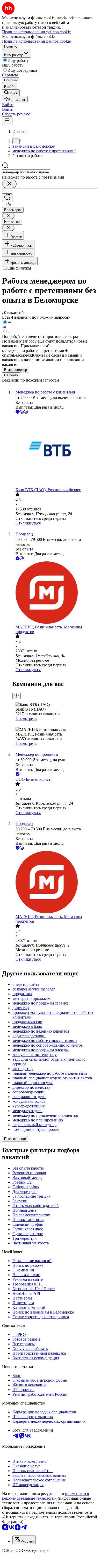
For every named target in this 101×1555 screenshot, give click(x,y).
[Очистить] (9, 184)
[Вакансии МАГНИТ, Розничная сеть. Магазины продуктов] (56, 593)
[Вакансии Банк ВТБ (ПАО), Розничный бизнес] (56, 451)
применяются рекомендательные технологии (45, 1495)
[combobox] (26, 172)
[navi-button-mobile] (7, 120)
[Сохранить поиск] (7, 197)
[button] (7, 104)
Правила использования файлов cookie (36, 41)
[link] (11, 92)
